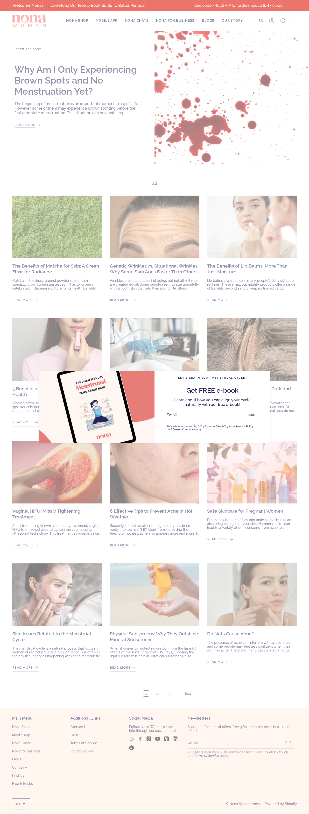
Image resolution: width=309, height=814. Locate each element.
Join (251, 415)
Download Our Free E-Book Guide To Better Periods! (97, 5)
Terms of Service (183, 429)
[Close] (263, 378)
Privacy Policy (244, 426)
